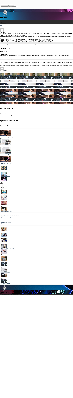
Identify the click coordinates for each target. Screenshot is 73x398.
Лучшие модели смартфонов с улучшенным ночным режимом (9, 100)
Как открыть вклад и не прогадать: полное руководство (6, 211)
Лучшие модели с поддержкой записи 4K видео (7, 97)
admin (4, 70)
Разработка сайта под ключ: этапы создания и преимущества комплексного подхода (9, 6)
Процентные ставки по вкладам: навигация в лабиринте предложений (8, 205)
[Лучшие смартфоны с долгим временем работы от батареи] (4, 277)
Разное (1, 22)
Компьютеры (2, 20)
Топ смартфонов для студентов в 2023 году (5, 154)
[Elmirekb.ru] (4, 18)
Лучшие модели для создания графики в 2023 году (8, 103)
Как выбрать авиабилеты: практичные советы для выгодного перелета (8, 248)
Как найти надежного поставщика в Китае (5, 237)
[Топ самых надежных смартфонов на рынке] (4, 271)
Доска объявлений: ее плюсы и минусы (5, 194)
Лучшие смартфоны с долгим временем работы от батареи (9, 84)
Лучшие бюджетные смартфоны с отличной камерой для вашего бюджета (11, 94)
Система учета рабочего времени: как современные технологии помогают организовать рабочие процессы (11, 2)
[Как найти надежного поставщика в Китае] (4, 236)
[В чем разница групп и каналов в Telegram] (4, 188)
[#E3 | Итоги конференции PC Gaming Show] (4, 175)
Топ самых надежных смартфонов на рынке (7, 81)
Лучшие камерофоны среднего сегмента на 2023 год (8, 87)
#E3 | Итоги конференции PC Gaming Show (5, 176)
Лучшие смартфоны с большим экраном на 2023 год (8, 78)
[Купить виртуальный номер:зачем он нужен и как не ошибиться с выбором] (4, 260)
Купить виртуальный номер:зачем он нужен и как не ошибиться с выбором (12, 75)
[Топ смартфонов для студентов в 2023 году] (5, 153)
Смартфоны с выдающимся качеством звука (5, 163)
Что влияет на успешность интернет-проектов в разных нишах (7, 4)
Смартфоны (1, 25)
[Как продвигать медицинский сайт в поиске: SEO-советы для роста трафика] (4, 199)
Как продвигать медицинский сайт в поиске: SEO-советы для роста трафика (8, 200)
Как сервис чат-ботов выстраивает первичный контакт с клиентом (7, 5)
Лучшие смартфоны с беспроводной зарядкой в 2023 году (9, 91)
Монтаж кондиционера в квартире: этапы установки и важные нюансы (8, 1)
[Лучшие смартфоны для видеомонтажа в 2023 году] (5, 144)
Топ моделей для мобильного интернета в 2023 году (6, 137)
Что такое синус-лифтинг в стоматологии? (5, 170)
